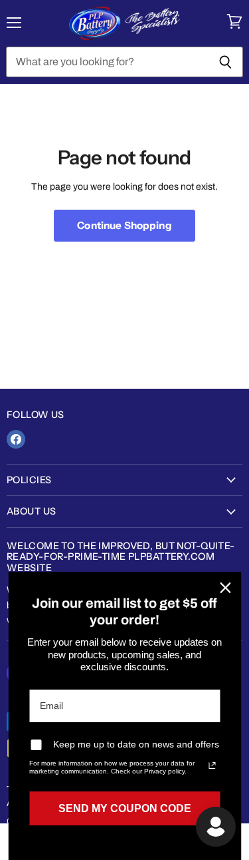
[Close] (225, 588)
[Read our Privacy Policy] (212, 765)
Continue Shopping (124, 225)
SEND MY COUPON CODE (124, 808)
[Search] (225, 62)
